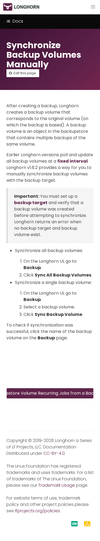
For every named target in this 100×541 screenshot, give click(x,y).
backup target (30, 203)
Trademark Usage (56, 485)
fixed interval (72, 161)
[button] (93, 7)
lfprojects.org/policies (37, 511)
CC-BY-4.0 (54, 453)
